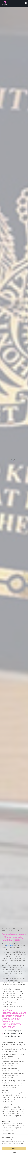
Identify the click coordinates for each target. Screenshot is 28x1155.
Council (4, 1121)
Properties (9, 945)
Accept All (14, 1148)
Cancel (14, 1152)
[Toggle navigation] (24, 3)
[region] (14, 1145)
